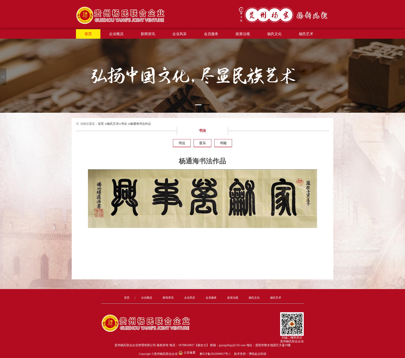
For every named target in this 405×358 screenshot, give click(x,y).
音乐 (202, 143)
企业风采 (179, 34)
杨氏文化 (274, 34)
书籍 (223, 143)
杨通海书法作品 (139, 123)
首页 (88, 34)
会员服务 (211, 34)
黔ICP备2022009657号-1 (215, 353)
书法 (123, 123)
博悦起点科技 (257, 353)
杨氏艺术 (306, 34)
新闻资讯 (148, 34)
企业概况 (116, 34)
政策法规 (243, 34)
